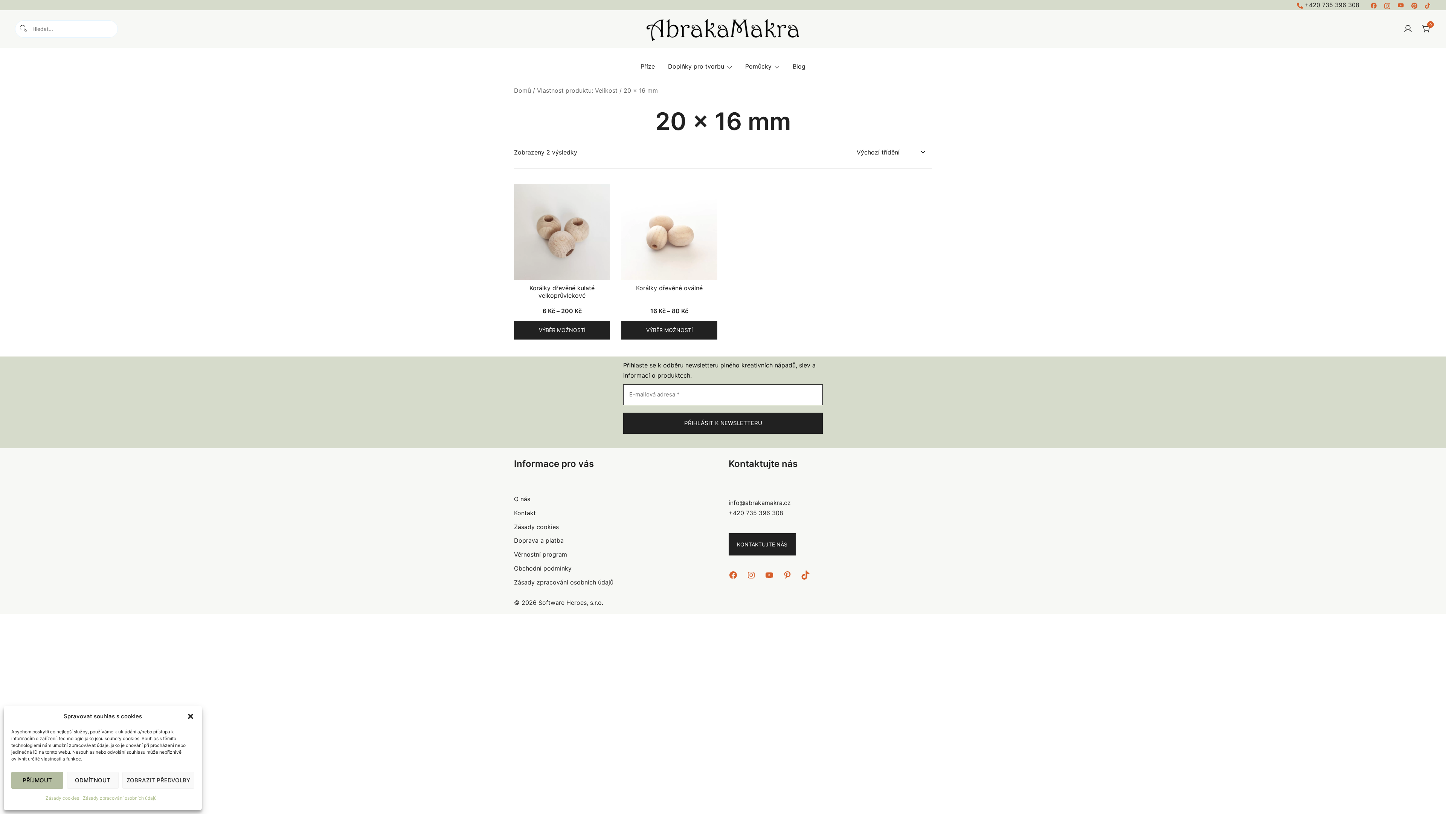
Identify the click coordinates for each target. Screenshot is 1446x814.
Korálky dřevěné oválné (669, 288)
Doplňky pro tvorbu (696, 66)
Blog (799, 66)
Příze (648, 66)
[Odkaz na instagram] (1387, 5)
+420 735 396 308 (1332, 5)
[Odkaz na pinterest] (1414, 5)
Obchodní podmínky (543, 568)
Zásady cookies (62, 798)
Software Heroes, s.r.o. (570, 602)
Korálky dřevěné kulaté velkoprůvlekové (562, 291)
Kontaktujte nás (762, 544)
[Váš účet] (1407, 29)
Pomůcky (758, 66)
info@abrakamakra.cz (760, 502)
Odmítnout (92, 780)
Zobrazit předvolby (158, 780)
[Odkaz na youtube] (1401, 5)
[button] (190, 716)
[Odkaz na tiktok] (1428, 5)
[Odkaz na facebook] (1374, 5)
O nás (522, 499)
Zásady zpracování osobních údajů (120, 798)
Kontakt (525, 513)
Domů (522, 90)
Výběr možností (562, 330)
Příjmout (37, 780)
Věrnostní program (540, 554)
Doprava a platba (539, 540)
